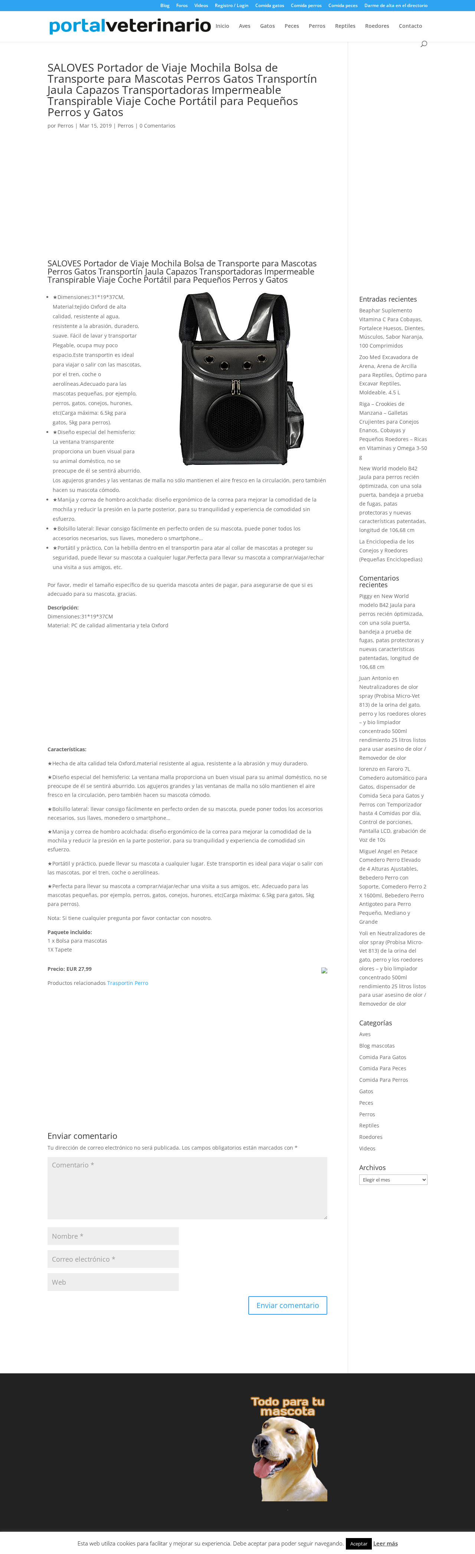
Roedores (377, 26)
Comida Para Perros (383, 1079)
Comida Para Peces (382, 1068)
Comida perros (306, 6)
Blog (165, 6)
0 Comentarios (158, 125)
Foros (182, 6)
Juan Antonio (375, 677)
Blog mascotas (377, 1045)
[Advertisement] (187, 204)
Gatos (267, 26)
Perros (317, 26)
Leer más (385, 1543)
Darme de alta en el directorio (396, 6)
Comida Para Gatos (382, 1057)
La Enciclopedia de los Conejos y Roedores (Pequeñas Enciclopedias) (390, 550)
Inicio (222, 26)
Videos (201, 6)
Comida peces (343, 6)
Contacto (410, 26)
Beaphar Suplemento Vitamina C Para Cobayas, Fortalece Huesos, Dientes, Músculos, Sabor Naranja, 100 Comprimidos (392, 328)
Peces (292, 26)
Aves (244, 26)
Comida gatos (269, 6)
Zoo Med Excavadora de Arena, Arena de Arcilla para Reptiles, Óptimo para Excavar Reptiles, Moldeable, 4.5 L (393, 375)
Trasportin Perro (127, 982)
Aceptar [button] (358, 1543)
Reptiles (345, 26)
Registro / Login (232, 6)
